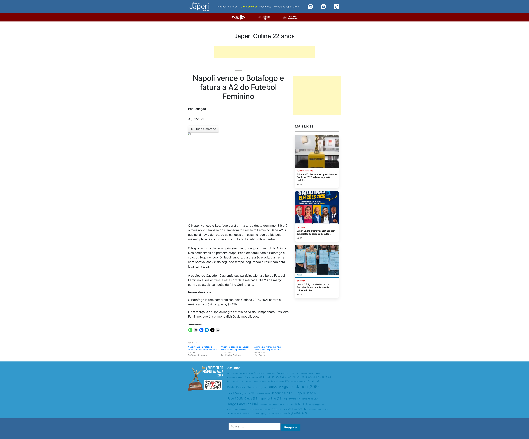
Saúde (276, 409)
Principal (221, 6)
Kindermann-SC (280, 405)
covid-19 (272, 377)
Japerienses (283, 393)
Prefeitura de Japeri (261, 409)
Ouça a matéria (205, 129)
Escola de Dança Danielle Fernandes (255, 381)
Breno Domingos (267, 373)
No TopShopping (317, 405)
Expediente (265, 6)
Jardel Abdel (310, 399)
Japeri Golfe (307, 393)
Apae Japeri (250, 373)
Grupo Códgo (259, 387)
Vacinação (277, 413)
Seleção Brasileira (295, 409)
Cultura (286, 377)
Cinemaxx (320, 373)
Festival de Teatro (298, 381)
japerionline (271, 398)
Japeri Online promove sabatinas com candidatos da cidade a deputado (316, 232)
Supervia (234, 413)
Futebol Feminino (239, 387)
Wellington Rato (295, 413)
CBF (294, 373)
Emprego (233, 381)
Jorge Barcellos (242, 404)
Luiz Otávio (299, 404)
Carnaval (283, 373)
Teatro (248, 413)
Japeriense (263, 393)
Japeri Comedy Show (241, 393)
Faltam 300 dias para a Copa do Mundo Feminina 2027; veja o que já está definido (317, 177)
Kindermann (266, 405)
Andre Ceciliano (234, 373)
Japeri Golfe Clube (242, 398)
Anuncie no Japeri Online (286, 6)
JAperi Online (292, 399)
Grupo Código (281, 387)
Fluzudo (314, 381)
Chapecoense (306, 373)
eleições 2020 (322, 377)
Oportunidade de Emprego (239, 409)
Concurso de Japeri (236, 377)
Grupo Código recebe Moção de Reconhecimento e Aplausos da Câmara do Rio (313, 287)
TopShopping (262, 413)
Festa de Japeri (280, 381)
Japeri (307, 386)
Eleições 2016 (302, 377)
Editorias (232, 6)
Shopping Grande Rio (318, 409)
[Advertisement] (264, 52)
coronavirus (256, 377)
